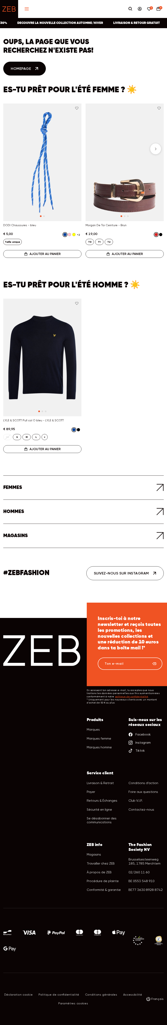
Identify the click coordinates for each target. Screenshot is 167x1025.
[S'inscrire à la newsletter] (154, 664)
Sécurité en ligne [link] (99, 809)
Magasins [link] (94, 854)
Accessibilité (132, 994)
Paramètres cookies (73, 1003)
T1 (99, 241)
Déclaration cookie (18, 994)
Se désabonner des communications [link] (101, 820)
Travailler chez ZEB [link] (101, 863)
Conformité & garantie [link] (104, 890)
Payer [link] (91, 792)
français (157, 999)
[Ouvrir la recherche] (130, 9)
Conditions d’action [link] (143, 783)
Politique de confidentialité (58, 994)
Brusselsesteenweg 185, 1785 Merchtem (144, 861)
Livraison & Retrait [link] (100, 783)
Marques (93, 729)
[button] (11, 149)
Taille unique (12, 241)
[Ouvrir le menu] (27, 9)
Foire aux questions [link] (143, 792)
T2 (108, 241)
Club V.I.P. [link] (136, 800)
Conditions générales (101, 994)
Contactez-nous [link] (141, 809)
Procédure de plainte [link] (103, 881)
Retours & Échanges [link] (102, 800)
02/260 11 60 (139, 872)
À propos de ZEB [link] (99, 872)
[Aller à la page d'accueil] (9, 9)
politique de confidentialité (131, 696)
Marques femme (99, 738)
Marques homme (99, 747)
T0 (89, 241)
